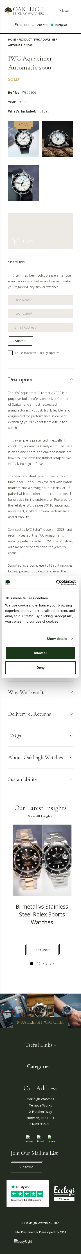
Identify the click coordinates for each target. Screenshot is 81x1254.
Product (25, 39)
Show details (57, 639)
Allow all (40, 653)
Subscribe (26, 1167)
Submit (20, 341)
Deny (40, 667)
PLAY (28, 241)
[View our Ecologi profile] (64, 1193)
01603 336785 (40, 1124)
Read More (42, 950)
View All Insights (40, 816)
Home (12, 39)
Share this (16, 261)
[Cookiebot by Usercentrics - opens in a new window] (57, 582)
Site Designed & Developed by (40, 1232)
